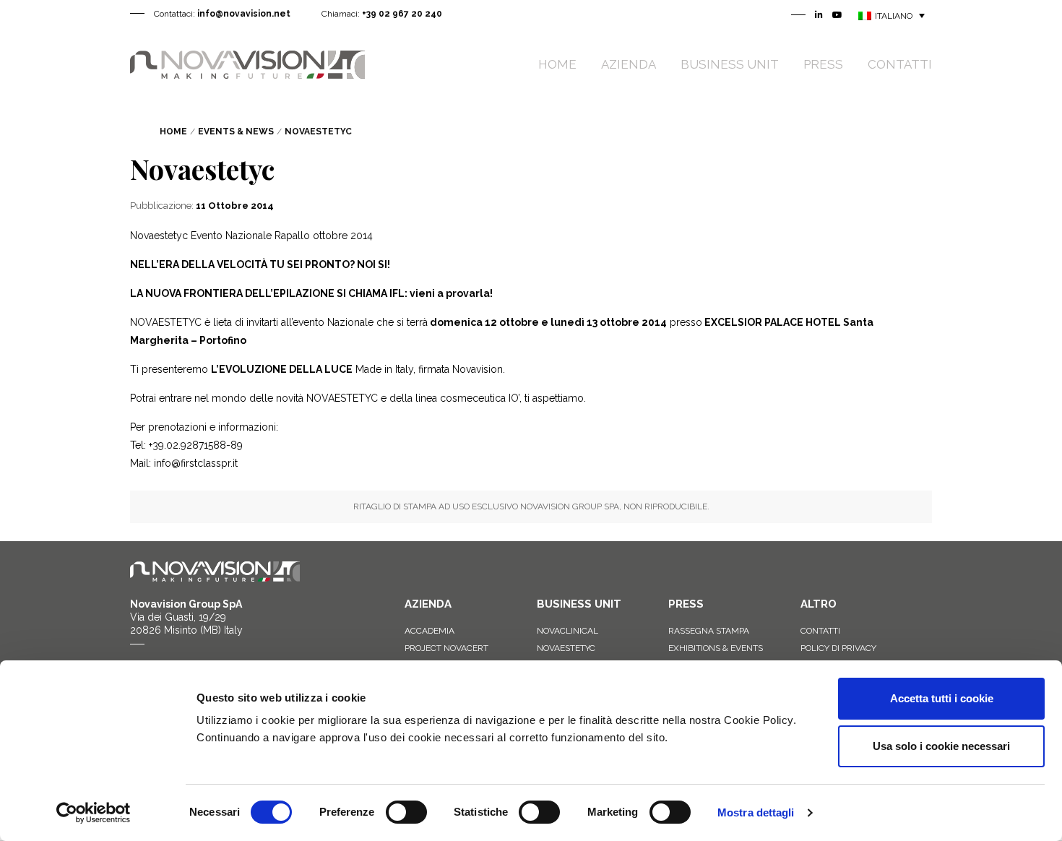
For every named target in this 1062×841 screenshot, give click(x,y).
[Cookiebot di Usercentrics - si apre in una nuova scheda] (93, 813)
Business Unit (730, 64)
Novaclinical (567, 631)
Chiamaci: (381, 14)
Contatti (900, 64)
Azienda (628, 64)
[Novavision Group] (247, 63)
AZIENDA (428, 604)
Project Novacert (446, 648)
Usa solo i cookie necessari (941, 746)
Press (823, 64)
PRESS (686, 604)
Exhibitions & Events (715, 648)
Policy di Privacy (838, 648)
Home (557, 64)
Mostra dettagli (756, 812)
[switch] (406, 812)
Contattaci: (222, 14)
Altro (818, 604)
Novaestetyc (566, 648)
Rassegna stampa (708, 631)
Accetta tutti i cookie (941, 698)
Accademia (429, 631)
